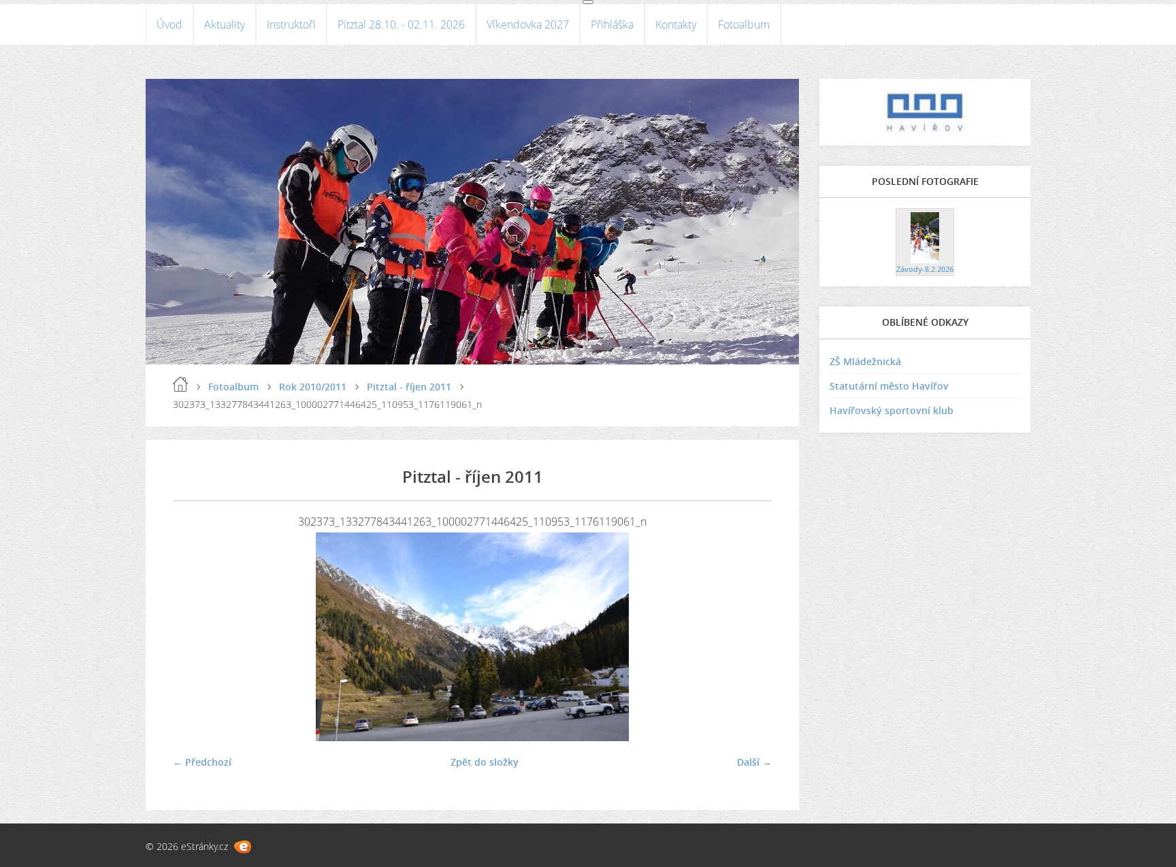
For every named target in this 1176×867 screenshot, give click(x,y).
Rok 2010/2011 (312, 386)
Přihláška (612, 24)
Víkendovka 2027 (528, 24)
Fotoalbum (744, 24)
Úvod (169, 24)
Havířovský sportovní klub (891, 410)
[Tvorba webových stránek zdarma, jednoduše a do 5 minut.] (242, 846)
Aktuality (224, 24)
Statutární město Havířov (889, 385)
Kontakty (675, 24)
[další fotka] (749, 636)
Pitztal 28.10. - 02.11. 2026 (401, 24)
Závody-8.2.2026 (924, 269)
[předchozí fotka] (195, 636)
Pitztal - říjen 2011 (409, 386)
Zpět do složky (485, 761)
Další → (754, 761)
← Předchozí (202, 761)
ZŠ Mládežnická (865, 361)
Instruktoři (291, 24)
